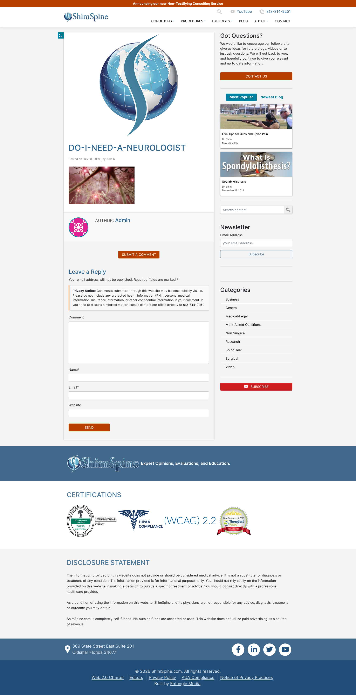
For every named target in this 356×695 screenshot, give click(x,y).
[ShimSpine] (86, 16)
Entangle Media (185, 683)
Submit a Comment (139, 254)
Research (233, 341)
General (232, 308)
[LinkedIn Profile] (254, 649)
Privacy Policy (162, 677)
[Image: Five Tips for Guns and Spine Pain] (256, 116)
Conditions (161, 21)
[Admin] (78, 227)
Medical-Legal (237, 316)
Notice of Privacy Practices (246, 677)
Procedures (192, 21)
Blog (243, 21)
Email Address (231, 235)
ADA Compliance (198, 677)
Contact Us (256, 76)
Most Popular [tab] (241, 97)
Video (230, 367)
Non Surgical (236, 333)
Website (75, 405)
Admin (111, 159)
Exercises (221, 21)
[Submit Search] (288, 210)
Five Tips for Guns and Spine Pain (245, 134)
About (260, 21)
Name (73, 369)
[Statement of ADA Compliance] (190, 521)
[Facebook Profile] (238, 649)
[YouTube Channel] (285, 649)
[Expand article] (61, 35)
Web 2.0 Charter (108, 677)
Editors (136, 677)
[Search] (220, 11)
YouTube (243, 11)
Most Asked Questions (243, 325)
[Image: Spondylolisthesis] (256, 164)
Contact (283, 21)
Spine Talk (234, 350)
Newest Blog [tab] (271, 97)
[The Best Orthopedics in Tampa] (233, 521)
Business (232, 299)
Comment (76, 317)
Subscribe (259, 387)
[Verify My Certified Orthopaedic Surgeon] (80, 521)
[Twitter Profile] (269, 649)
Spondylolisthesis (234, 181)
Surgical (232, 358)
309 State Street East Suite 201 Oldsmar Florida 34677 (103, 649)
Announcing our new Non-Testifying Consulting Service (178, 3)
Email (73, 387)
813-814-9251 (278, 11)
